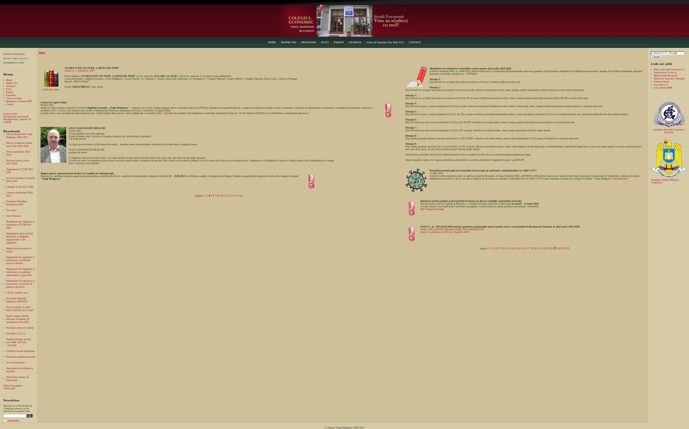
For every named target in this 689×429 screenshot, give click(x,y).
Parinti (9, 92)
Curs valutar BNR (663, 87)
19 (535, 248)
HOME (272, 42)
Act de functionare (15, 362)
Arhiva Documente (12, 385)
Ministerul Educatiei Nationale (669, 78)
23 (548, 248)
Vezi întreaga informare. (432, 209)
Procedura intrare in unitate (20, 327)
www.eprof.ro (661, 84)
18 (532, 248)
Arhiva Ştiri (9, 388)
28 (565, 248)
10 (222, 195)
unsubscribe (13, 420)
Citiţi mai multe (51, 89)
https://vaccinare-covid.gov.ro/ (669, 69)
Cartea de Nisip (14, 98)
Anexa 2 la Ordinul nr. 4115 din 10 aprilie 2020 (444, 232)
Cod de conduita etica (17, 292)
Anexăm (168, 113)
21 (541, 248)
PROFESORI (308, 42)
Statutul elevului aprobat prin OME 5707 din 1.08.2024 (18, 342)
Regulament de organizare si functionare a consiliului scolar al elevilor (20, 260)
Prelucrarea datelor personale (21, 356)
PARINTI (339, 42)
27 (561, 248)
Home (9, 80)
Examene (10, 95)
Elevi (8, 89)
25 (554, 248)
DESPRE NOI (288, 42)
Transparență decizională (16, 116)
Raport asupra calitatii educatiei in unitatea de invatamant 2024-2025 (17, 319)
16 (241, 195)
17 (528, 248)
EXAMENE (355, 42)
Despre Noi (12, 83)
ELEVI (325, 42)
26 (558, 248)
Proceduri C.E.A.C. (16, 333)
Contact (10, 104)
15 (238, 195)
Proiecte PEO (10, 114)
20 (538, 248)
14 (234, 195)
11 (225, 195)
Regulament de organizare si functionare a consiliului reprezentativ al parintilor (20, 272)
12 (228, 195)
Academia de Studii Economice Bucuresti (669, 131)
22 (544, 248)
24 (551, 248)
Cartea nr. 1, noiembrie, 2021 (80, 70)
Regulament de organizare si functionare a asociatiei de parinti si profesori (20, 283)
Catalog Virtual (661, 81)
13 (231, 195)
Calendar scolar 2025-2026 (19, 187)
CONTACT (415, 42)
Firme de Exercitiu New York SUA (385, 42)
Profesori (10, 86)
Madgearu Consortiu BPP (19, 101)
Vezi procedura (620, 178)
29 (568, 248)
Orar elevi (11, 210)
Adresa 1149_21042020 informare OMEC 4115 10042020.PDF (452, 229)
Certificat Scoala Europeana (20, 351)
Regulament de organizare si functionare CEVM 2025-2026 (20, 224)
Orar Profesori (13, 216)
